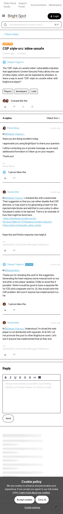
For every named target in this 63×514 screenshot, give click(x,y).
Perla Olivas (13, 128)
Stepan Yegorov (15, 62)
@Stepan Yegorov (14, 134)
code (33, 91)
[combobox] (31, 24)
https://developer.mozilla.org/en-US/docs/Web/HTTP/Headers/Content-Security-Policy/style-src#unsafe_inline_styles (27, 222)
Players (8, 91)
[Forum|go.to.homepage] (17, 16)
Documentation (39, 5)
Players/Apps (12, 34)
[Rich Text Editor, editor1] (31, 397)
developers (21, 91)
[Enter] (5, 24)
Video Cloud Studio (10, 5)
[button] (3, 17)
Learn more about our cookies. (34, 492)
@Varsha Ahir (12, 270)
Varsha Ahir (13, 192)
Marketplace (55, 5)
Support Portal (23, 5)
